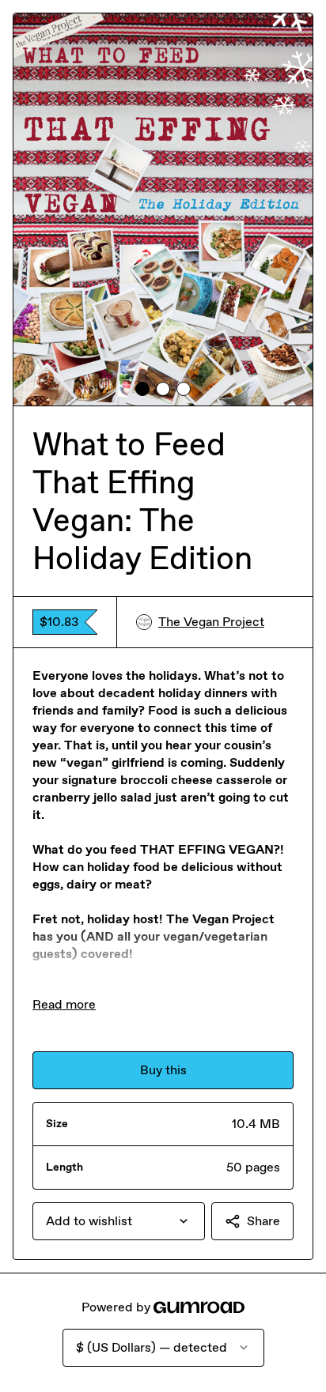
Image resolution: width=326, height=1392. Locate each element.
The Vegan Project (211, 621)
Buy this (163, 1069)
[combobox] (118, 1221)
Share (263, 1220)
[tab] (142, 389)
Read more (64, 1004)
